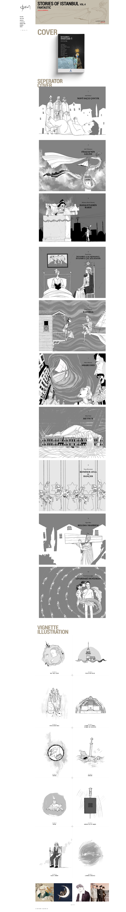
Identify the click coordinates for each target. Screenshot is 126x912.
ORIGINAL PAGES (22, 23)
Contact (21, 26)
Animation (21, 20)
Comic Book (22, 18)
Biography (21, 25)
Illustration (22, 22)
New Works (21, 16)
